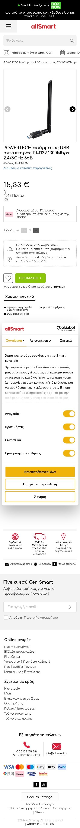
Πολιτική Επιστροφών (19, 708)
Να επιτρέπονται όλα (40, 471)
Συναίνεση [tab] (14, 340)
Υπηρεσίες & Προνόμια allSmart (27, 661)
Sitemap (40, 812)
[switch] (69, 426)
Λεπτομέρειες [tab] (40, 340)
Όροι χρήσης (13, 703)
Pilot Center (12, 656)
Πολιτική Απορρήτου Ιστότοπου (30, 808)
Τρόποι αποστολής (17, 713)
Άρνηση (40, 496)
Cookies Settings (39, 797)
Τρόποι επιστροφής (18, 718)
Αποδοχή (33, 617)
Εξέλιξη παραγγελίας (19, 651)
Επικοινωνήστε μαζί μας (21, 698)
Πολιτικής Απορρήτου (41, 617)
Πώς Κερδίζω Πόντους (20, 666)
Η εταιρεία (12, 688)
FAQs (7, 693)
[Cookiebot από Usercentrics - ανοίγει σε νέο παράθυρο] (57, 328)
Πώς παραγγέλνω (16, 646)
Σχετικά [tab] (66, 340)
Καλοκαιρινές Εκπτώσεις (22, 671)
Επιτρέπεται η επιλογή (40, 484)
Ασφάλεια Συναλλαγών (40, 804)
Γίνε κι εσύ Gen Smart (28, 587)
